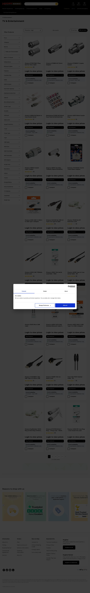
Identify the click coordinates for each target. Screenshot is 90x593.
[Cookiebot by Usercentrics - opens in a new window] (69, 287)
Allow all (65, 305)
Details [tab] (45, 291)
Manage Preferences (44, 305)
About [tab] (66, 291)
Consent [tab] (24, 291)
